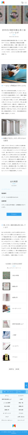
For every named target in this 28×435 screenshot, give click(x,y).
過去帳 (17, 369)
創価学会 (11, 369)
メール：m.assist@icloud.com (9, 197)
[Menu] (25, 2)
